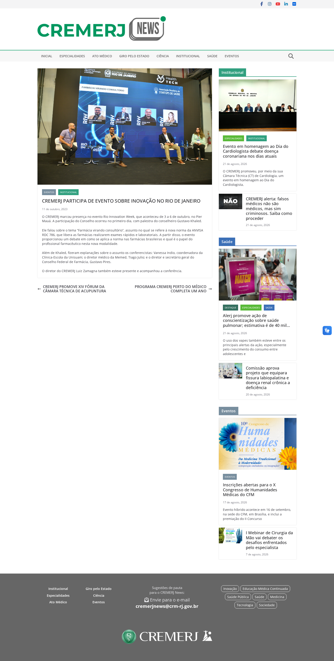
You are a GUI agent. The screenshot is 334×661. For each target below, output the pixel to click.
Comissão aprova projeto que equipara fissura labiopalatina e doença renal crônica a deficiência (268, 378)
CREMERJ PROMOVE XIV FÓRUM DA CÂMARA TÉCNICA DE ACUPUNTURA (74, 289)
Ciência (163, 56)
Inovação (230, 588)
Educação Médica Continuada (265, 588)
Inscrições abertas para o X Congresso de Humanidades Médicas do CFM (250, 489)
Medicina (277, 597)
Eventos (232, 56)
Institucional (188, 56)
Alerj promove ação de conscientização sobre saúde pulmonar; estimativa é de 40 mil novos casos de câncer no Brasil (255, 320)
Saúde (212, 56)
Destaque (230, 307)
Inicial (46, 56)
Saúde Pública (238, 597)
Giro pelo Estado (134, 56)
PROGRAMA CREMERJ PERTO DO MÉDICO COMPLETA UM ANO (171, 289)
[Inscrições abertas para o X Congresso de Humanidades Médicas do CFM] (258, 444)
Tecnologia (245, 605)
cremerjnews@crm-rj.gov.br (167, 606)
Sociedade (267, 605)
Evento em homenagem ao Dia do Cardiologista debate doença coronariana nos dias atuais (255, 151)
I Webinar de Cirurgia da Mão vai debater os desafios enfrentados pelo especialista (269, 540)
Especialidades (72, 56)
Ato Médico (102, 56)
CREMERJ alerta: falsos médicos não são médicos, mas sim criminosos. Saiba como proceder (269, 208)
